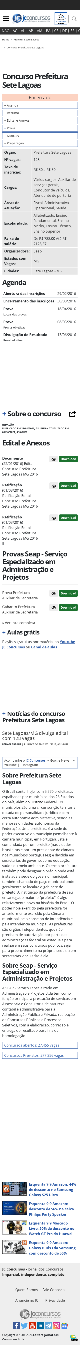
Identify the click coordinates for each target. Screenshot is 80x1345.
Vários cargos (45, 179)
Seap (38, 251)
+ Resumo (11, 113)
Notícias (11, 136)
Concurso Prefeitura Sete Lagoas (25, 47)
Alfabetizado (44, 215)
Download (68, 459)
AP (31, 30)
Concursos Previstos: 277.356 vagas (34, 1055)
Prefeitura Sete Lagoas (52, 152)
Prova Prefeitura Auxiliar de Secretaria (20, 595)
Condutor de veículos (51, 190)
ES (72, 30)
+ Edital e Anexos (17, 120)
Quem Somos (26, 1289)
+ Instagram (29, 765)
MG (36, 261)
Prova (9, 128)
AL (23, 30)
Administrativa (56, 202)
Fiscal (38, 202)
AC (15, 30)
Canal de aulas (44, 647)
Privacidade (55, 1300)
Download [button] (68, 593)
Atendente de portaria (52, 195)
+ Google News (58, 760)
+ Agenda (11, 105)
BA (48, 30)
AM (39, 30)
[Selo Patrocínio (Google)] (61, 18)
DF (64, 30)
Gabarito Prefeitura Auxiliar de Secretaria (20, 609)
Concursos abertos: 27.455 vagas (31, 1045)
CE (56, 30)
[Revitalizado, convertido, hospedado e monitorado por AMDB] (74, 1337)
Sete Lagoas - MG (48, 271)
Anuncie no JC (26, 1300)
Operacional (44, 208)
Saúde (61, 208)
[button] (53, 459)
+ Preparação (14, 143)
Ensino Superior (47, 231)
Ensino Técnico (58, 226)
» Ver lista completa (18, 622)
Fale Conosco (53, 1289)
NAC (5, 30)
